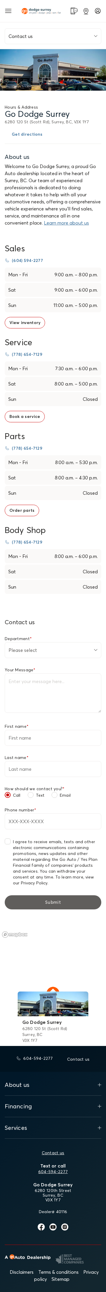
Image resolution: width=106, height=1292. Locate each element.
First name (17, 726)
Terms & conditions (58, 1272)
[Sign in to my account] (97, 10)
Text (40, 795)
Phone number (21, 810)
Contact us (53, 1152)
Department (18, 638)
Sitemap (60, 1279)
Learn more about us (66, 223)
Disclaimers (22, 1272)
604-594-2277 (53, 1171)
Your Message (20, 669)
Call (17, 795)
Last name (17, 757)
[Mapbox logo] (15, 934)
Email (65, 795)
